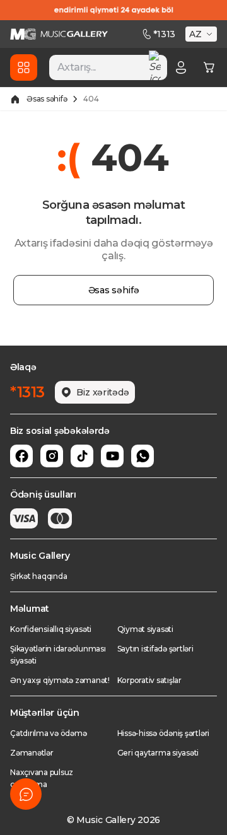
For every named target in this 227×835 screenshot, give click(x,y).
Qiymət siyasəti (145, 629)
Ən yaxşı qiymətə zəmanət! (60, 680)
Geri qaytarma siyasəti (158, 752)
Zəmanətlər (32, 752)
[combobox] (108, 67)
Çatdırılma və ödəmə (48, 733)
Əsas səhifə (46, 98)
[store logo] (59, 34)
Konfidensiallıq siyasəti (50, 629)
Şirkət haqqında (38, 576)
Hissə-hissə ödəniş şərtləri (163, 733)
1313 (164, 34)
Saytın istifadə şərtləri (155, 648)
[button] (202, 34)
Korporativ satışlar (149, 680)
